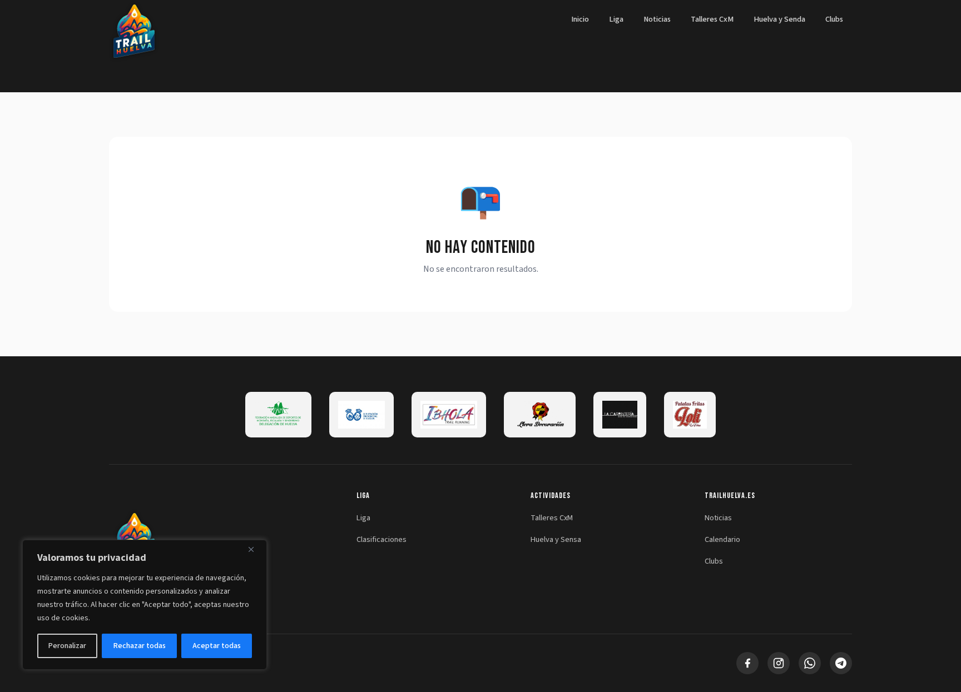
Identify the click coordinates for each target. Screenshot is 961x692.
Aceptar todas (216, 645)
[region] (144, 605)
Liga (616, 19)
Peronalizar (67, 645)
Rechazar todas (139, 645)
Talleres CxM (712, 19)
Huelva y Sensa (556, 539)
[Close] (255, 549)
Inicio (580, 19)
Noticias (657, 19)
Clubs (834, 19)
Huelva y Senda (779, 19)
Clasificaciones (381, 539)
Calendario (722, 539)
